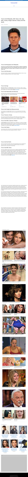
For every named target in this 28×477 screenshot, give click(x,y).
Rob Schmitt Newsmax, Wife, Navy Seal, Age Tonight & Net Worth (14, 449)
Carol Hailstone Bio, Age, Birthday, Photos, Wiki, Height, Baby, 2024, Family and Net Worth (22, 449)
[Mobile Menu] (14, 6)
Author (3, 24)
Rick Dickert (17, 89)
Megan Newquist (16, 125)
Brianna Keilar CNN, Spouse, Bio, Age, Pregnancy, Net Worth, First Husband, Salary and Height (22, 436)
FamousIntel (14, 2)
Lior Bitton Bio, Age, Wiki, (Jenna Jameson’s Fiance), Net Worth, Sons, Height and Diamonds (14, 436)
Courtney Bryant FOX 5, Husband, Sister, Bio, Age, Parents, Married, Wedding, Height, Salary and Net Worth (5, 450)
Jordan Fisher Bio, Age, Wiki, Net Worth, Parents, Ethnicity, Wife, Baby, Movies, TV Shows (5, 436)
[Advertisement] (14, 13)
